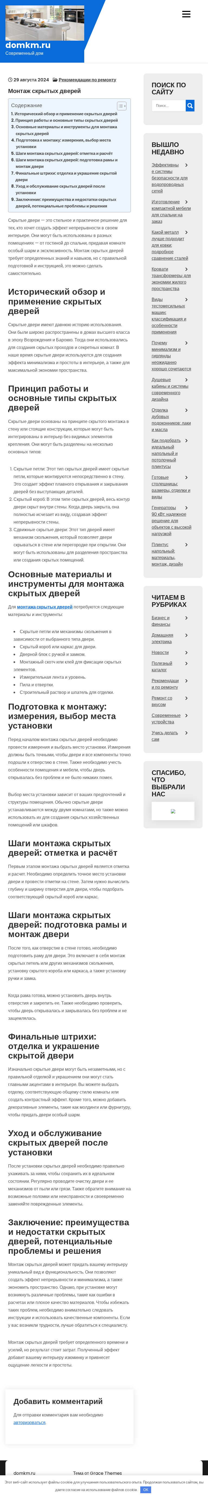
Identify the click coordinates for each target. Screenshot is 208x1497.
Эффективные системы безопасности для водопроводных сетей (170, 178)
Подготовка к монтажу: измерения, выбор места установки (63, 143)
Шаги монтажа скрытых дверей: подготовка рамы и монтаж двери (67, 163)
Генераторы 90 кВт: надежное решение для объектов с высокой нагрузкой (171, 521)
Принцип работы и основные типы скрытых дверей (66, 120)
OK (145, 1490)
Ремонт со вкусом (162, 701)
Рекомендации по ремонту (87, 80)
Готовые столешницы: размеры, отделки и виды (171, 487)
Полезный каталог (162, 666)
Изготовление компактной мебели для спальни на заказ (171, 212)
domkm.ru (28, 45)
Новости (160, 652)
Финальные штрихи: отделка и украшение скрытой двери (66, 176)
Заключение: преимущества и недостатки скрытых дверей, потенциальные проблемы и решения (66, 203)
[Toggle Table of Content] (119, 106)
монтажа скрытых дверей (45, 607)
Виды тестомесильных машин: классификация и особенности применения (169, 315)
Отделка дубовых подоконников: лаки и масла (171, 420)
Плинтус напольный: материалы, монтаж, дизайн (167, 554)
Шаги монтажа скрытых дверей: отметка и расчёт (64, 153)
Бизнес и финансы (161, 621)
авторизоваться (30, 1422)
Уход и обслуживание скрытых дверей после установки (60, 189)
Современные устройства (166, 718)
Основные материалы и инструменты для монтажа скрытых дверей (66, 130)
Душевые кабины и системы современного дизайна (170, 389)
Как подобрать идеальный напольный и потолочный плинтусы (166, 453)
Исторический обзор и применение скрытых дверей (66, 114)
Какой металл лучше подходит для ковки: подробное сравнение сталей (170, 245)
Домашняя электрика (162, 638)
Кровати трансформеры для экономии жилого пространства (171, 279)
